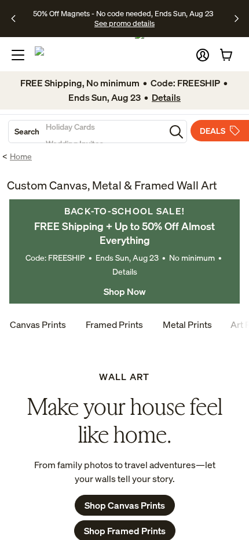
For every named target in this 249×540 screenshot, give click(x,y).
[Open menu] (18, 55)
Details (124, 271)
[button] (202, 55)
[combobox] (87, 132)
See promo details (124, 23)
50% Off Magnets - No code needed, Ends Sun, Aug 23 (123, 13)
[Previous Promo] (17, 18)
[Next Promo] (236, 18)
